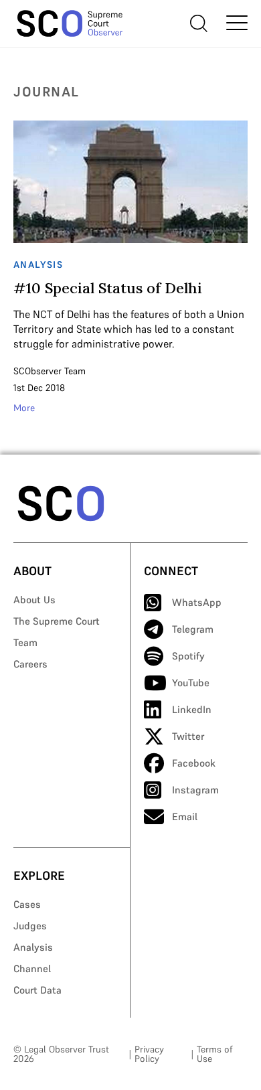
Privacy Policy (149, 1053)
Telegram (192, 629)
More (24, 408)
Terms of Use (214, 1053)
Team (25, 642)
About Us (34, 599)
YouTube (190, 682)
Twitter (188, 736)
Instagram (195, 789)
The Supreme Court (56, 621)
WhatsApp (197, 602)
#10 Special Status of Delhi (107, 288)
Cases (27, 904)
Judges (30, 925)
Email (184, 816)
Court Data (37, 990)
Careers (30, 663)
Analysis (33, 947)
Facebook (193, 763)
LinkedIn (191, 709)
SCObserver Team (49, 371)
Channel (32, 968)
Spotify (188, 655)
